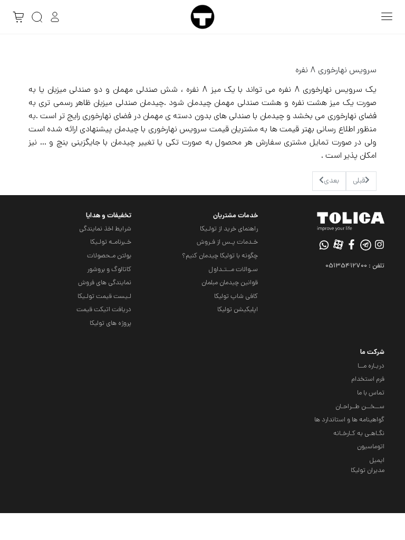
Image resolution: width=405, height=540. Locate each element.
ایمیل (376, 461)
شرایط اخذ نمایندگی (105, 229)
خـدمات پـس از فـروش (227, 242)
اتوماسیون (370, 447)
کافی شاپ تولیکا (236, 297)
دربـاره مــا (371, 366)
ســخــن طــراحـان (359, 407)
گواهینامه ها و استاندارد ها (349, 420)
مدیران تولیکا (367, 471)
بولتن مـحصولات (109, 256)
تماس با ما (370, 393)
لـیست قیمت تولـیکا (104, 297)
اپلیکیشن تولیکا (237, 310)
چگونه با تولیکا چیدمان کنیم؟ (220, 256)
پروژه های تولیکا (110, 324)
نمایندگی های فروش (104, 283)
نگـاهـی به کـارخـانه (358, 434)
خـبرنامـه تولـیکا (110, 242)
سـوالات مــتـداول (233, 270)
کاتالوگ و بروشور (109, 270)
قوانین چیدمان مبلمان (229, 283)
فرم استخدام (367, 379)
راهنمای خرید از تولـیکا (229, 229)
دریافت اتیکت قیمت (103, 310)
